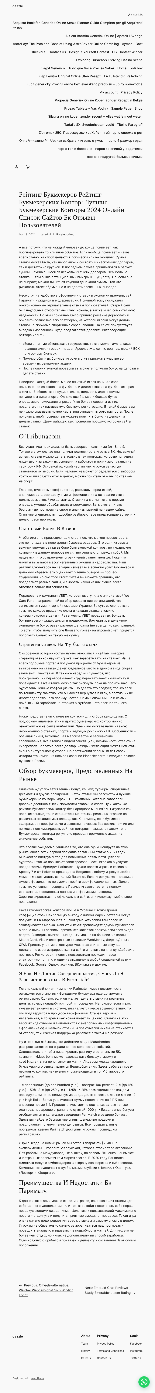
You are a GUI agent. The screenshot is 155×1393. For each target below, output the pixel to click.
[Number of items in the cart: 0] (28, 167)
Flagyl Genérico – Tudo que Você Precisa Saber (77, 68)
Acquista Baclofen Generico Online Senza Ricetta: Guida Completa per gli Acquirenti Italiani (77, 25)
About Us (135, 15)
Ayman (127, 44)
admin (48, 234)
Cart (139, 44)
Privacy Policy (132, 92)
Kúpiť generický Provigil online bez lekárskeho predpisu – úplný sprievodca (85, 84)
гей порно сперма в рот (123, 132)
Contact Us (57, 52)
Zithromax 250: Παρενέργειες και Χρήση (70, 132)
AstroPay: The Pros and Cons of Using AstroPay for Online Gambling (66, 44)
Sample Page (121, 108)
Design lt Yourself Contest (89, 52)
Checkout (38, 52)
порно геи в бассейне (74, 149)
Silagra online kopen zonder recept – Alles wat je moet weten (95, 116)
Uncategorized (65, 234)
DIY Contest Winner (127, 52)
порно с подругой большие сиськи (115, 157)
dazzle (17, 6)
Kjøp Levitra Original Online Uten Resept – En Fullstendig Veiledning (91, 76)
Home (121, 68)
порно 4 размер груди (125, 140)
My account (108, 92)
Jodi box (136, 68)
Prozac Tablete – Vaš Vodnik (86, 108)
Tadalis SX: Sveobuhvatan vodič (89, 125)
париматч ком (52, 1158)
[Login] (16, 167)
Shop (139, 108)
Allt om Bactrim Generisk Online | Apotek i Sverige (104, 36)
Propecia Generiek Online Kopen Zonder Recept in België (99, 100)
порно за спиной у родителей (119, 149)
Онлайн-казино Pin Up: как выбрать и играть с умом (61, 140)
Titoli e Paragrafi (130, 125)
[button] (144, 1382)
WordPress (37, 1378)
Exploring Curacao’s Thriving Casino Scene (109, 60)
